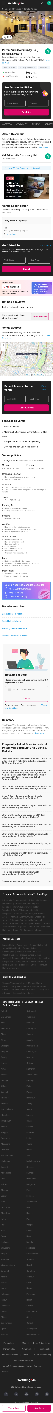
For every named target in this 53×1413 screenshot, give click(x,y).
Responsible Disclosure (23, 1360)
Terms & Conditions (41, 1343)
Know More (45, 245)
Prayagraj (30, 1294)
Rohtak (4, 1011)
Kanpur (29, 1230)
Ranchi (4, 1282)
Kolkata (4, 1184)
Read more (43, 147)
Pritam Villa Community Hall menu (28, 930)
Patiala (29, 1092)
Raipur (4, 1300)
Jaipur (4, 1196)
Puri (28, 1219)
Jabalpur (5, 1311)
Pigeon (28, 375)
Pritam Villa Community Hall (14, 900)
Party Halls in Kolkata (11, 621)
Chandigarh (6, 1213)
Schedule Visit (27, 408)
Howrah (29, 1288)
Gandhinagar (6, 1323)
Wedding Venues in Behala (13, 983)
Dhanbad (30, 1057)
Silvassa (30, 1167)
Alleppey (5, 1132)
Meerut (4, 1277)
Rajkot (29, 1300)
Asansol (29, 1109)
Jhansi (29, 1144)
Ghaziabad (5, 1207)
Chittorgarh (31, 1011)
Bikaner (29, 1127)
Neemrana (5, 1138)
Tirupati (4, 1051)
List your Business (10, 1355)
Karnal (4, 1288)
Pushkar (4, 1103)
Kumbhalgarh (7, 1109)
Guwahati (5, 1271)
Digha (3, 1034)
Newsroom (27, 1349)
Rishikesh (5, 1150)
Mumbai (30, 1173)
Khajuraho (5, 1161)
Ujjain (3, 1329)
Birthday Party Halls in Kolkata (15, 635)
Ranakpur (30, 1098)
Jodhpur (30, 1277)
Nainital (4, 1075)
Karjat (29, 1086)
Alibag (4, 1086)
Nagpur (29, 1213)
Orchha (29, 1063)
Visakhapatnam (8, 1265)
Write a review (40, 316)
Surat (3, 1236)
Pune (28, 1190)
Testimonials (44, 1349)
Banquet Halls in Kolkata (13, 614)
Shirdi (28, 1155)
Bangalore (30, 1184)
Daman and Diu (33, 1334)
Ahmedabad (31, 1202)
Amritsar (30, 1259)
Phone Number (28, 689)
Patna (3, 1219)
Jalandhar (5, 1306)
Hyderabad (31, 1179)
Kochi (28, 1282)
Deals (26, 1355)
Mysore (29, 1115)
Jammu (29, 1034)
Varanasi (5, 1259)
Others (29, 1121)
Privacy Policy (9, 1349)
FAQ (24, 1343)
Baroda (29, 1242)
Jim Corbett (6, 1017)
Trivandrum (6, 1121)
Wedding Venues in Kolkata (14, 628)
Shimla (4, 1317)
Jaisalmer (30, 1017)
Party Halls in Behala (20, 986)
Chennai (4, 1190)
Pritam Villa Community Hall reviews (25, 923)
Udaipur (29, 1225)
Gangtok (4, 1092)
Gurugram (5, 1248)
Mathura (30, 1023)
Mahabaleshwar (33, 1161)
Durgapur (5, 1046)
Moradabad (6, 1173)
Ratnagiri (30, 1080)
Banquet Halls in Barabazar (23, 958)
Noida (28, 1236)
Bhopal (4, 1254)
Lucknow (30, 1196)
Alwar (3, 1040)
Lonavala (30, 1132)
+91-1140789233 (8, 159)
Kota (3, 1023)
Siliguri (29, 1317)
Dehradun (5, 1294)
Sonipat (4, 1167)
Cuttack (29, 1323)
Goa (28, 1207)
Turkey (29, 1103)
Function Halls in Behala (23, 993)
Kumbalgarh (31, 1051)
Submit (26, 269)
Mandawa (5, 1028)
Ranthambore (7, 1155)
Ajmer (3, 1069)
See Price (26, 112)
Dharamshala (32, 1046)
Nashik (29, 1265)
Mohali (4, 1127)
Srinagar (4, 1080)
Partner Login (9, 1343)
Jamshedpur (32, 1075)
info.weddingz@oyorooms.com (28, 1387)
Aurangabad (31, 1329)
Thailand (5, 1098)
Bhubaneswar (32, 1254)
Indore (4, 1202)
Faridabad (30, 1248)
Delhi (3, 1179)
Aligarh (29, 1040)
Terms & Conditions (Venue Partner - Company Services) (22, 1369)
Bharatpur (5, 1115)
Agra (3, 1230)
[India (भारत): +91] (12, 689)
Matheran (30, 1069)
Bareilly (4, 1057)
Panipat (4, 1334)
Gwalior (29, 1306)
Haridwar (30, 1150)
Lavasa (4, 1063)
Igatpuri (29, 1138)
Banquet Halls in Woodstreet (14, 945)
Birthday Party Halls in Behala (24, 990)
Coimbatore (31, 1311)
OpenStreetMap (39, 375)
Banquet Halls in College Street (23, 965)
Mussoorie (5, 1144)
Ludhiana (5, 1242)
